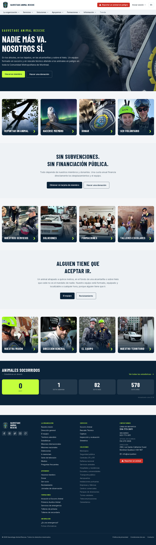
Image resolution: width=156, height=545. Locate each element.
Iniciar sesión (138, 5)
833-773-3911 (125, 435)
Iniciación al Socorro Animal (52, 499)
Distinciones (46, 451)
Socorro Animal (86, 427)
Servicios (27, 12)
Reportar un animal (133, 461)
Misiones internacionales (51, 444)
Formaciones (72, 12)
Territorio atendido (48, 437)
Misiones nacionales (49, 447)
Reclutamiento (86, 296)
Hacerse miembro (13, 74)
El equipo (67, 296)
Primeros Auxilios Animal (50, 502)
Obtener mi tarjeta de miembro (64, 185)
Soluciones (41, 12)
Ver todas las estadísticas (140, 374)
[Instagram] (9, 433)
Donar (43, 478)
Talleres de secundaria (50, 512)
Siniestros (84, 441)
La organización (10, 12)
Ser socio (45, 482)
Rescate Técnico (87, 430)
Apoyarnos (56, 12)
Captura (83, 434)
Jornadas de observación (51, 488)
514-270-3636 (125, 441)
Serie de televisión (48, 458)
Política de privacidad (120, 537)
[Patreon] (25, 433)
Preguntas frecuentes (50, 464)
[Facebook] (4, 433)
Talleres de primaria (49, 509)
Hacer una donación (39, 74)
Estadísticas (45, 441)
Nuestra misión (47, 427)
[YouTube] (20, 433)
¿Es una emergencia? (49, 523)
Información (89, 12)
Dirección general (48, 430)
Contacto (150, 537)
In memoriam (46, 454)
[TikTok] (15, 433)
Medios (44, 461)
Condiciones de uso (138, 537)
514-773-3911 (126, 429)
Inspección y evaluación (89, 437)
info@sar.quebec (129, 454)
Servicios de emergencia (51, 505)
